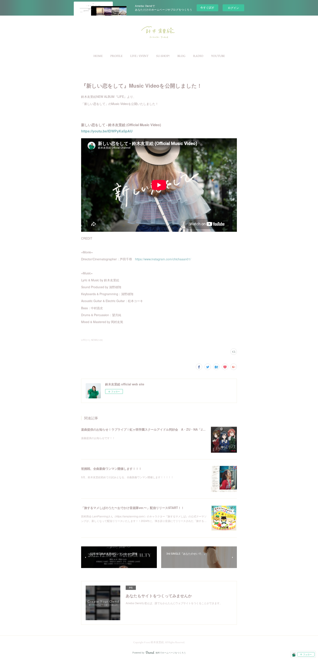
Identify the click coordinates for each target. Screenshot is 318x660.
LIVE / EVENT (139, 56)
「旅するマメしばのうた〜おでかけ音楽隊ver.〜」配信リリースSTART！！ (132, 507)
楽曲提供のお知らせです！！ (98, 438)
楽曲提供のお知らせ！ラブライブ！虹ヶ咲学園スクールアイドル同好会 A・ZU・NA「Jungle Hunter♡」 (154, 429)
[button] (98, 55)
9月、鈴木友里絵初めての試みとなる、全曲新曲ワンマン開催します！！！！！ (127, 477)
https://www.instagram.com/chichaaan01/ (163, 259)
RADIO (198, 56)
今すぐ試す (207, 7)
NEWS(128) (97, 339)
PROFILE (116, 56)
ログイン (233, 8)
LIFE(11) (85, 339)
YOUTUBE (218, 56)
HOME (98, 56)
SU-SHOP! (163, 56)
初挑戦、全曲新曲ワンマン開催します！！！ (111, 468)
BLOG (181, 56)
